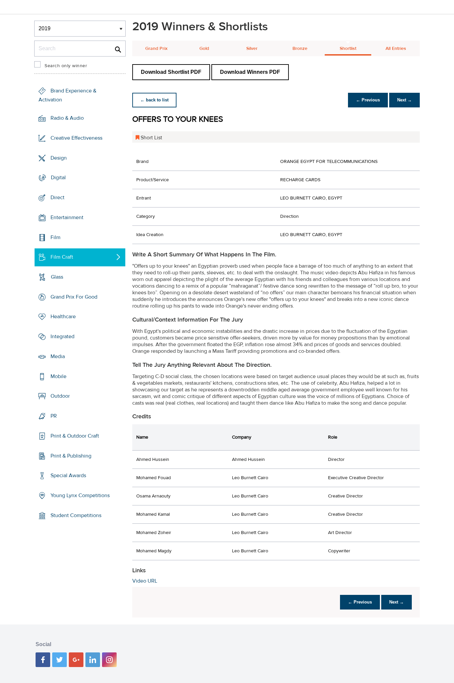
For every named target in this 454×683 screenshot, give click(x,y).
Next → (404, 99)
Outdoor (60, 396)
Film (55, 237)
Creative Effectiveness (76, 138)
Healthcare (63, 316)
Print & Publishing (71, 455)
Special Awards (68, 475)
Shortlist (348, 49)
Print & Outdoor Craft (75, 436)
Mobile (58, 376)
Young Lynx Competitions (80, 495)
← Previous (368, 99)
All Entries (396, 49)
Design (59, 157)
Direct (57, 197)
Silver (252, 49)
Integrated (62, 336)
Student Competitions (76, 515)
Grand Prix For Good (74, 297)
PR (54, 416)
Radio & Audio (67, 118)
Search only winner (66, 66)
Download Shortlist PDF (171, 72)
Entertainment (67, 217)
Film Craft (62, 257)
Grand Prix (156, 49)
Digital (58, 177)
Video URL (144, 581)
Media (58, 356)
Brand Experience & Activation (67, 95)
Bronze (299, 49)
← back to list (154, 99)
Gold (204, 49)
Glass (57, 277)
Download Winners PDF (250, 72)
